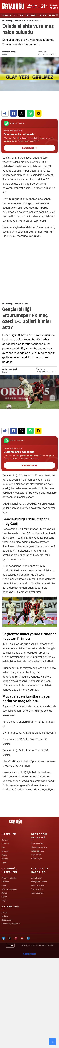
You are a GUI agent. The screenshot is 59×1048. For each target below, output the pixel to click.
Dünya (4, 893)
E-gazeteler (36, 855)
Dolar (54, 5)
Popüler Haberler (8, 878)
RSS (11, 945)
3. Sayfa (4, 851)
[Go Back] (52, 1042)
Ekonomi (5, 844)
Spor (3, 847)
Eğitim (4, 862)
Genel (4, 897)
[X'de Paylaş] (21, 113)
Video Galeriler (37, 851)
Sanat (3, 885)
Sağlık (4, 855)
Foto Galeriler (37, 889)
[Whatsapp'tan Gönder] (30, 113)
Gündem (5, 840)
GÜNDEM (6, 15)
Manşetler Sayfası (39, 847)
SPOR (26, 303)
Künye (4, 912)
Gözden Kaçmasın (9, 889)
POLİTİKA (18, 15)
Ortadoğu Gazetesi (12, 20)
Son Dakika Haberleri (10, 924)
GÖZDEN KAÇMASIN (32, 20)
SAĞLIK (43, 15)
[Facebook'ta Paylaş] (13, 113)
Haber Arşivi (36, 858)
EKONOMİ (31, 15)
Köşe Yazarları (37, 843)
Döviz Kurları (36, 878)
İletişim (4, 916)
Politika (4, 859)
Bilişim (4, 900)
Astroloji (5, 882)
